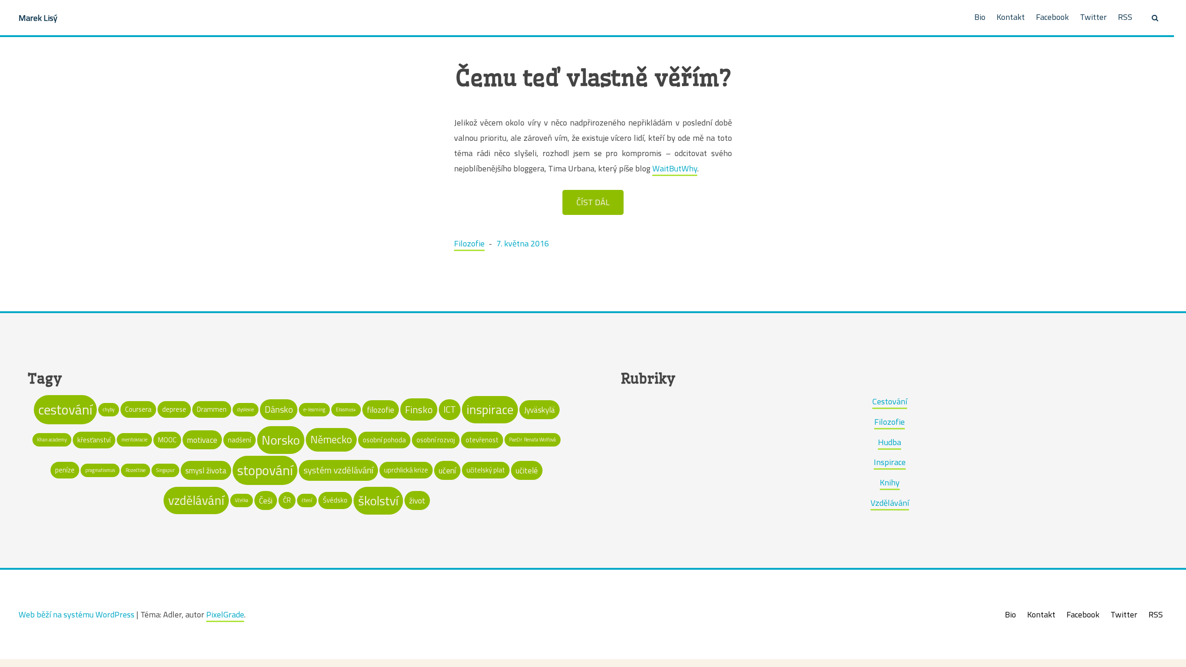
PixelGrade (225, 614)
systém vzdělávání (338, 470)
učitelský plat (486, 470)
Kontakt (1011, 17)
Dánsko (279, 409)
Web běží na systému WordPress (76, 614)
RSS (1125, 17)
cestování (65, 409)
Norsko (281, 440)
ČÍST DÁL (593, 202)
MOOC (167, 439)
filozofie (380, 409)
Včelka (241, 500)
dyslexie (245, 409)
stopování (265, 470)
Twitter (1093, 17)
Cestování (889, 401)
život (417, 500)
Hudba (889, 442)
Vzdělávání (890, 503)
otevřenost (482, 439)
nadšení (239, 439)
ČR (287, 500)
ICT (449, 409)
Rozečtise (135, 470)
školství (378, 500)
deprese (174, 409)
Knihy (890, 482)
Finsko (419, 409)
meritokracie (134, 439)
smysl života (206, 470)
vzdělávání (196, 500)
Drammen (212, 409)
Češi (265, 500)
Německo (331, 439)
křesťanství (94, 439)
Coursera (138, 409)
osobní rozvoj (435, 439)
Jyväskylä (539, 409)
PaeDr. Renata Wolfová (532, 439)
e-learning (314, 409)
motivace (202, 440)
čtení (307, 500)
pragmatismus (100, 470)
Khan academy (52, 439)
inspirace (490, 409)
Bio (979, 17)
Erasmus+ (346, 409)
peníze (65, 470)
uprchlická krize (406, 470)
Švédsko (335, 500)
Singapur (165, 470)
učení (447, 470)
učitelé (527, 470)
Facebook (1052, 17)
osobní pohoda (384, 439)
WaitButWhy (674, 168)
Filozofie (469, 243)
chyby (108, 409)
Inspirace (890, 462)
